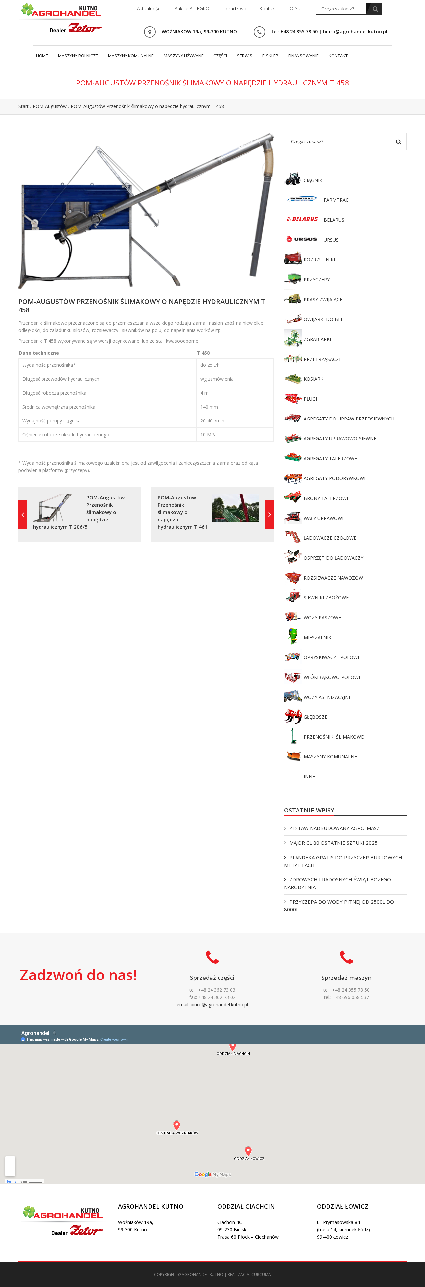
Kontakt (268, 8)
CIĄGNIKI (314, 180)
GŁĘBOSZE (315, 717)
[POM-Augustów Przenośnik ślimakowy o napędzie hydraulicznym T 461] (269, 514)
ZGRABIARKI (317, 339)
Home (42, 56)
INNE (309, 776)
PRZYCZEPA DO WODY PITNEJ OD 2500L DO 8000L (339, 905)
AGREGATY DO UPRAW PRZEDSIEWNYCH (349, 419)
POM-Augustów (50, 106)
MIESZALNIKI (318, 637)
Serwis (244, 56)
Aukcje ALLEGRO (192, 8)
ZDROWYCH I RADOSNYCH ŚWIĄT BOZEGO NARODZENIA (337, 883)
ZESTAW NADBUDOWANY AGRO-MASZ (334, 828)
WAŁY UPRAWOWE (324, 518)
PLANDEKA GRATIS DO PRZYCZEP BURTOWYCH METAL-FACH (343, 861)
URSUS (331, 240)
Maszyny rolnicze (78, 56)
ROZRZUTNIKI (319, 259)
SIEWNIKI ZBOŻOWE (326, 597)
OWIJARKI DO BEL (323, 319)
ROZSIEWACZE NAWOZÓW (333, 578)
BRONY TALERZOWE (326, 498)
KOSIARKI (314, 379)
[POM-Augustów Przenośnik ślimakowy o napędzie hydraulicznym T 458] (146, 210)
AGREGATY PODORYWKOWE (335, 478)
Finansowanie (303, 56)
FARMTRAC (336, 200)
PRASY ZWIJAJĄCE (323, 299)
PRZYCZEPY (317, 279)
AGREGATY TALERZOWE (330, 458)
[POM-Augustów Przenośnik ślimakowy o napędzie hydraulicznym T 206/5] (22, 514)
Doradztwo (234, 8)
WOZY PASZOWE (322, 617)
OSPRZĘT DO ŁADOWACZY (333, 558)
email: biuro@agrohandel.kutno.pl (212, 1004)
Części (220, 56)
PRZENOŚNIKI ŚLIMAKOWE (334, 737)
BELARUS (334, 220)
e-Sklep (270, 56)
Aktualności (149, 8)
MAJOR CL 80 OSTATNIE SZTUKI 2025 (333, 842)
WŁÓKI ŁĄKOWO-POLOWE (332, 677)
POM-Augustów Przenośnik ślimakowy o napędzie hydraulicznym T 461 (183, 512)
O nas (296, 8)
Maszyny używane (184, 56)
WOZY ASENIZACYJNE (327, 697)
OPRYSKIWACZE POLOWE (332, 657)
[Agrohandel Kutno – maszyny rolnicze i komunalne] (61, 17)
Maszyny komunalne (131, 56)
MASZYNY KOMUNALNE (330, 757)
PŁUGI (310, 399)
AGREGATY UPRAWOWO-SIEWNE (340, 438)
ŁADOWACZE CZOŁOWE (330, 538)
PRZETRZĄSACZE (323, 359)
